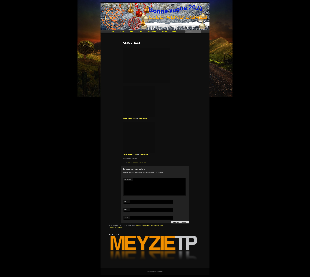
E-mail (126, 209)
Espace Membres (152, 31)
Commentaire (128, 179)
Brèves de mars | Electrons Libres (137, 162)
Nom (126, 201)
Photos (131, 31)
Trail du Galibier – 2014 (129, 118)
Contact (174, 31)
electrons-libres (143, 118)
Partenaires (164, 31)
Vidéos (140, 31)
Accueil (112, 31)
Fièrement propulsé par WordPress (155, 271)
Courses (122, 31)
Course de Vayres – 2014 (130, 154)
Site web (126, 217)
